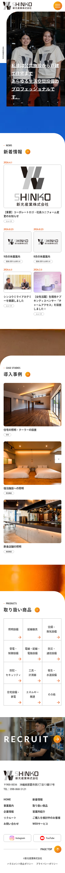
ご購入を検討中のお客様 (46, 818)
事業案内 (9, 805)
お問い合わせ (11, 823)
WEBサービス (40, 823)
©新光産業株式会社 (32, 858)
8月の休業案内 (42, 256)
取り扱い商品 (40, 805)
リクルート (10, 818)
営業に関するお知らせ (13, 261)
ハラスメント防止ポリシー (20, 864)
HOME (7, 799)
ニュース (9, 221)
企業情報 (9, 811)
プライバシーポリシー (47, 864)
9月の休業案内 (12, 256)
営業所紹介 (38, 811)
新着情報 (37, 799)
